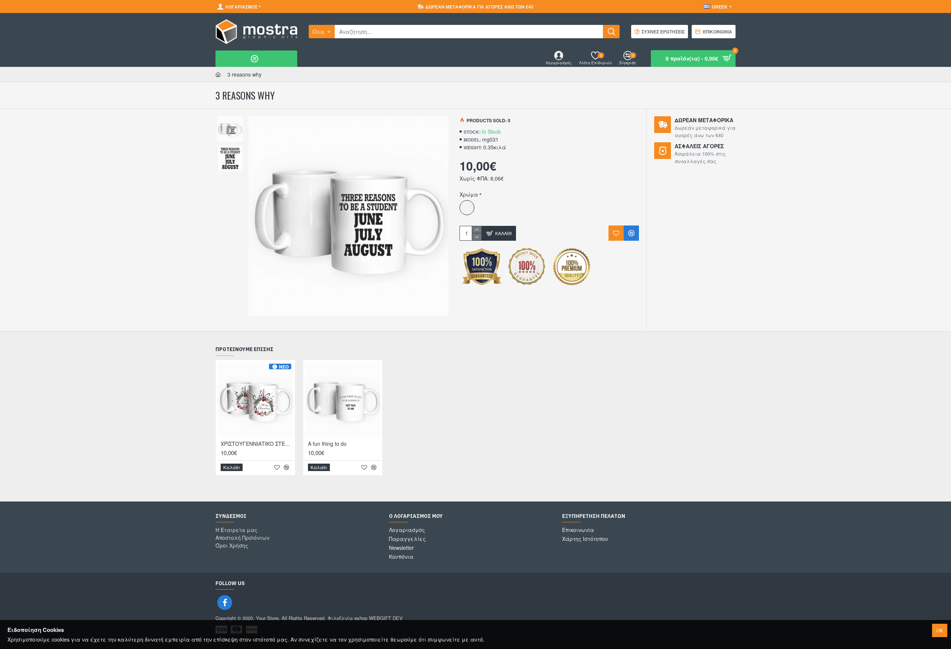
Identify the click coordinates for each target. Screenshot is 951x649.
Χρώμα (469, 194)
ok (940, 630)
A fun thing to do (327, 443)
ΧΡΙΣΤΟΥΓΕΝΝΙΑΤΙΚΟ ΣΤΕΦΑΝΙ (257, 443)
